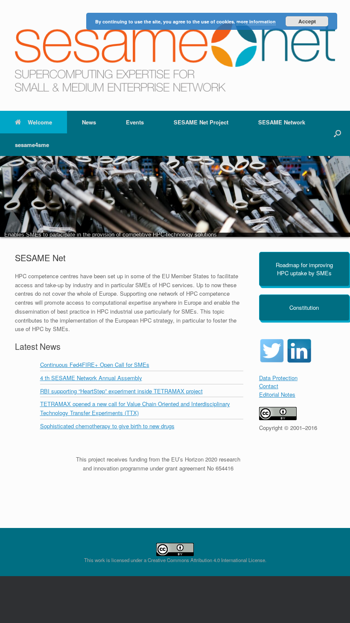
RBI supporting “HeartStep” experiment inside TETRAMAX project (121, 391)
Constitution (304, 307)
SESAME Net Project (201, 122)
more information (256, 21)
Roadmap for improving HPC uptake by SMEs (304, 269)
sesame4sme (32, 145)
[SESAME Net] (175, 55)
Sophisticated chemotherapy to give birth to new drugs (107, 426)
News (89, 122)
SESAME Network (281, 122)
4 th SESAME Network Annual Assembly (91, 378)
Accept (307, 21)
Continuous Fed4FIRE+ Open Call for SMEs (94, 365)
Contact (268, 386)
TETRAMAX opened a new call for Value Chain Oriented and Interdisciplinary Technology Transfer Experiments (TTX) (135, 408)
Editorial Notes (277, 394)
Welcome (40, 122)
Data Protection (278, 378)
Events (135, 122)
